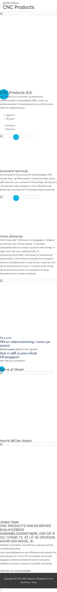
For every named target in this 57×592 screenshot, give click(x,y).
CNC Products (18, 7)
